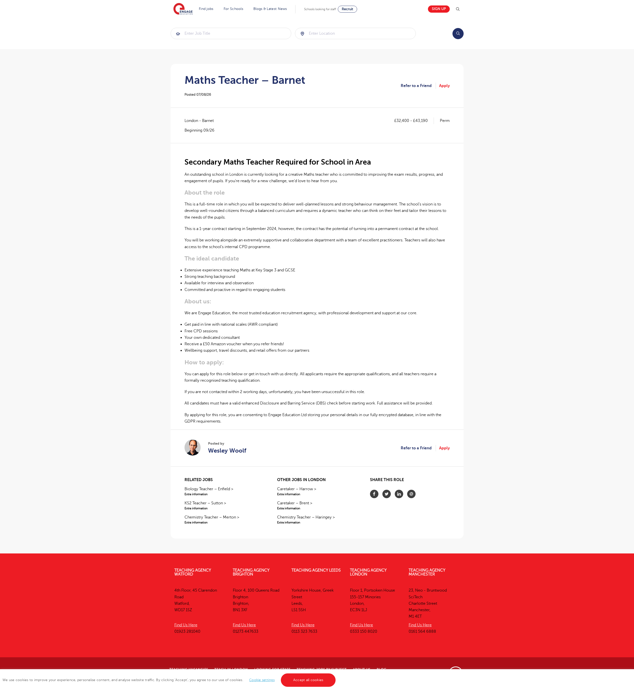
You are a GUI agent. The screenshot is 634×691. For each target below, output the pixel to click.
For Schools (233, 9)
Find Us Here (185, 625)
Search (458, 33)
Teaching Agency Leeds (316, 570)
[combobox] (231, 33)
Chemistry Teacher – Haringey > (306, 519)
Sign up (439, 9)
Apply (444, 86)
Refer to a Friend (416, 86)
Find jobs (206, 9)
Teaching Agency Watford (192, 572)
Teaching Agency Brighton (251, 572)
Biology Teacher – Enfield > (209, 491)
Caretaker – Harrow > (296, 491)
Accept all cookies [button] (308, 680)
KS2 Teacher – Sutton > (205, 505)
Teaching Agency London (368, 572)
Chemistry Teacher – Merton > (212, 519)
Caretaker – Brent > (294, 505)
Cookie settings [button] (262, 680)
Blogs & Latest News (270, 9)
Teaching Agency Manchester (427, 572)
